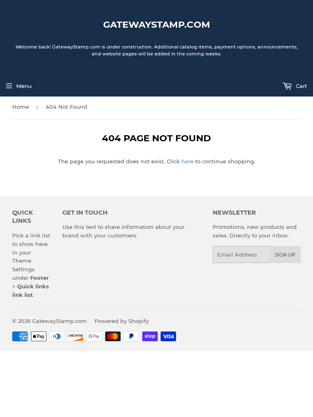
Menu (24, 86)
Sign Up (285, 255)
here (187, 161)
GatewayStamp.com (156, 24)
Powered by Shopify (122, 321)
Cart (300, 86)
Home (20, 106)
